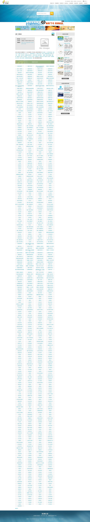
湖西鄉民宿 (30, 17)
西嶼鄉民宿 (34, 17)
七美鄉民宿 (38, 17)
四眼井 (19, 55)
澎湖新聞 (76, 3)
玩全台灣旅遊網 (67, 1)
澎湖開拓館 (37, 56)
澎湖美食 (66, 3)
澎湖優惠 (71, 3)
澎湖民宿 (5, 2)
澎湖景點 (81, 3)
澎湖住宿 (52, 3)
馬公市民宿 (56, 16)
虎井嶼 (43, 53)
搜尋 (51, 13)
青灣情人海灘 (38, 53)
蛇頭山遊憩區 (43, 52)
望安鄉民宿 (59, 16)
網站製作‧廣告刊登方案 (77, 1)
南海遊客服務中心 (33, 53)
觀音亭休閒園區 (48, 55)
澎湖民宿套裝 (36, 16)
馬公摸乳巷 (25, 56)
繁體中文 (85, 1)
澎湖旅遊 (61, 3)
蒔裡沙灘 (45, 56)
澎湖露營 (57, 3)
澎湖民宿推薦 (32, 16)
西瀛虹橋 (18, 56)
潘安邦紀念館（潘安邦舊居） (37, 55)
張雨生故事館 (22, 57)
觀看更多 (16, 508)
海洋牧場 (22, 55)
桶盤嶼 (44, 55)
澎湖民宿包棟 (40, 16)
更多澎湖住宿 (65, 78)
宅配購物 (85, 3)
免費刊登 (72, 1)
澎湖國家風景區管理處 (28, 57)
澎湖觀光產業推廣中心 (28, 55)
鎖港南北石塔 (41, 56)
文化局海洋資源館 (49, 52)
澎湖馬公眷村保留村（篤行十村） (23, 53)
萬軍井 (49, 56)
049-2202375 (56, 518)
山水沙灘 (29, 56)
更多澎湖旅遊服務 (65, 113)
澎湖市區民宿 (52, 16)
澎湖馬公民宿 (48, 16)
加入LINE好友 (61, 518)
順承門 (21, 56)
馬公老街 (32, 56)
